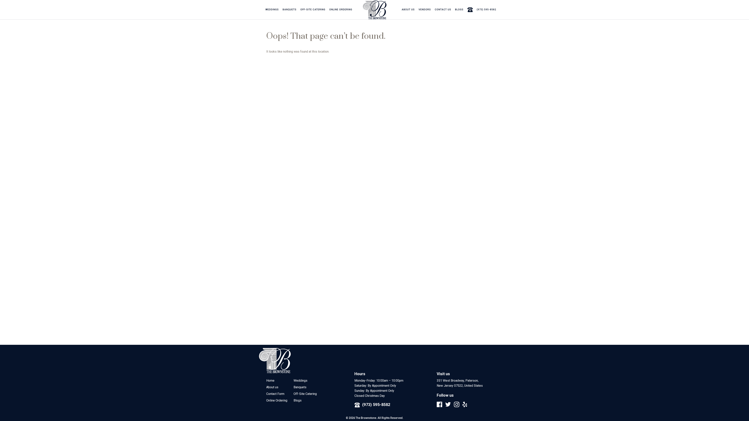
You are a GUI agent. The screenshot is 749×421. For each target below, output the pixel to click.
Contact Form (275, 394)
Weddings (272, 9)
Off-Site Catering (312, 9)
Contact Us (443, 9)
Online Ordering (340, 9)
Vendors (425, 9)
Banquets (289, 9)
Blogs (459, 9)
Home (270, 380)
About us (408, 9)
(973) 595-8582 (376, 404)
